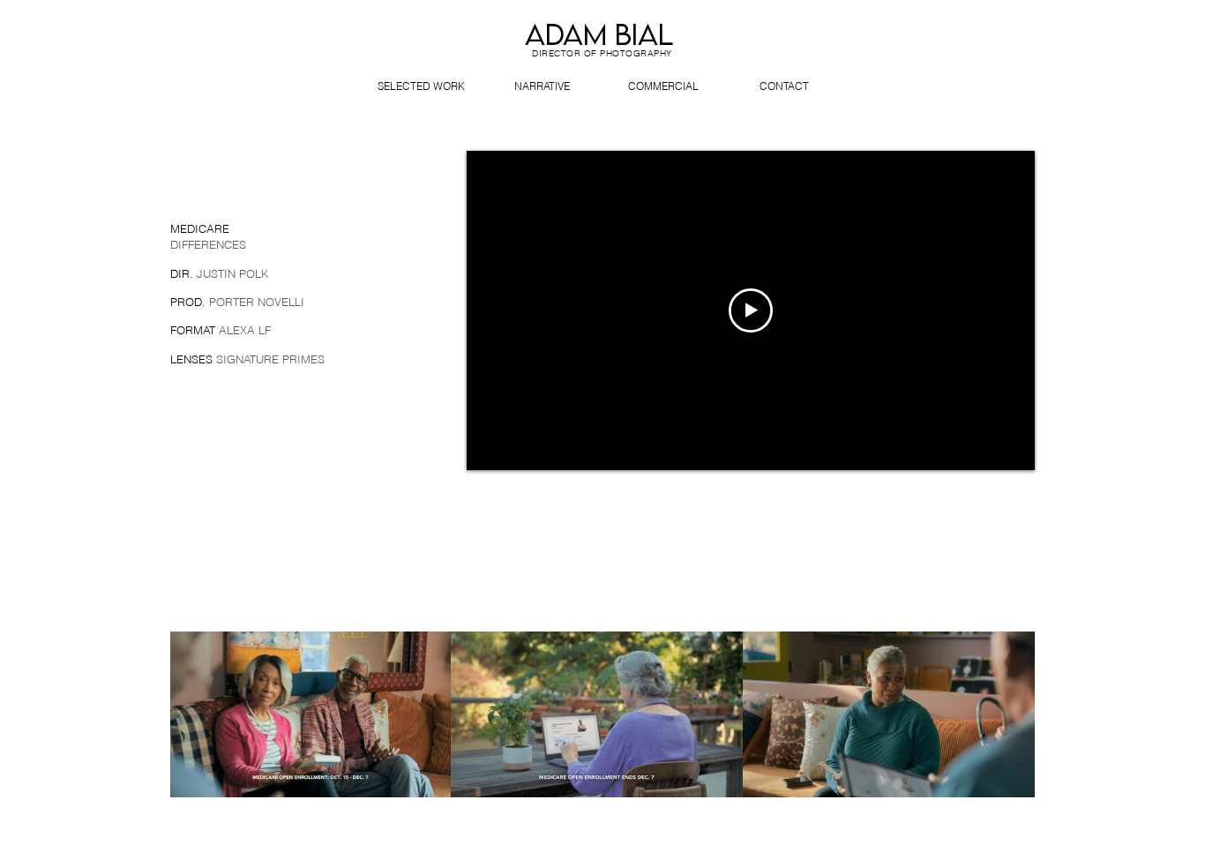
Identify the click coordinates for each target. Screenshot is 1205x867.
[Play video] (751, 310)
